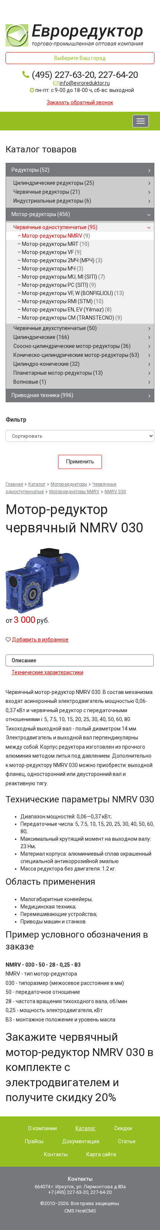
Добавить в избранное (40, 640)
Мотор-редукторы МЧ (52, 269)
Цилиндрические (41, 337)
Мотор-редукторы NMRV (56, 236)
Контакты (56, 1154)
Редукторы (30, 170)
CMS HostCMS (80, 1211)
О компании (42, 1128)
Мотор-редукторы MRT (55, 244)
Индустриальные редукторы (52, 201)
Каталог (36, 484)
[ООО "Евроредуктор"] (74, 35)
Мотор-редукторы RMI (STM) (62, 301)
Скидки (123, 1128)
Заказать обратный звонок (80, 102)
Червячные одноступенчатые (55, 227)
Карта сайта (101, 1154)
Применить (80, 461)
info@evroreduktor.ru (85, 83)
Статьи (126, 1141)
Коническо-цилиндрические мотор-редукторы (76, 355)
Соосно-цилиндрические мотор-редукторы (72, 346)
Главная (14, 484)
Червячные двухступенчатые (55, 328)
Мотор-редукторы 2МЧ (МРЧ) (62, 260)
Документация (80, 1141)
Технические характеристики (47, 672)
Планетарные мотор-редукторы (58, 373)
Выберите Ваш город (80, 58)
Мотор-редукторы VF (51, 252)
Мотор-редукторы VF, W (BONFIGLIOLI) (73, 293)
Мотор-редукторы (41, 214)
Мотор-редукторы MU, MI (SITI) (63, 277)
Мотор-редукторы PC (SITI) (59, 285)
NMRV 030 (115, 491)
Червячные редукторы (46, 192)
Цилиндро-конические (46, 364)
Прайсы (34, 1141)
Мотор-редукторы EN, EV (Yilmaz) (67, 310)
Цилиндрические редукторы (53, 183)
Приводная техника (42, 395)
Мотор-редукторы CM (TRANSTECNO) (72, 318)
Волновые (29, 382)
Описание (24, 660)
